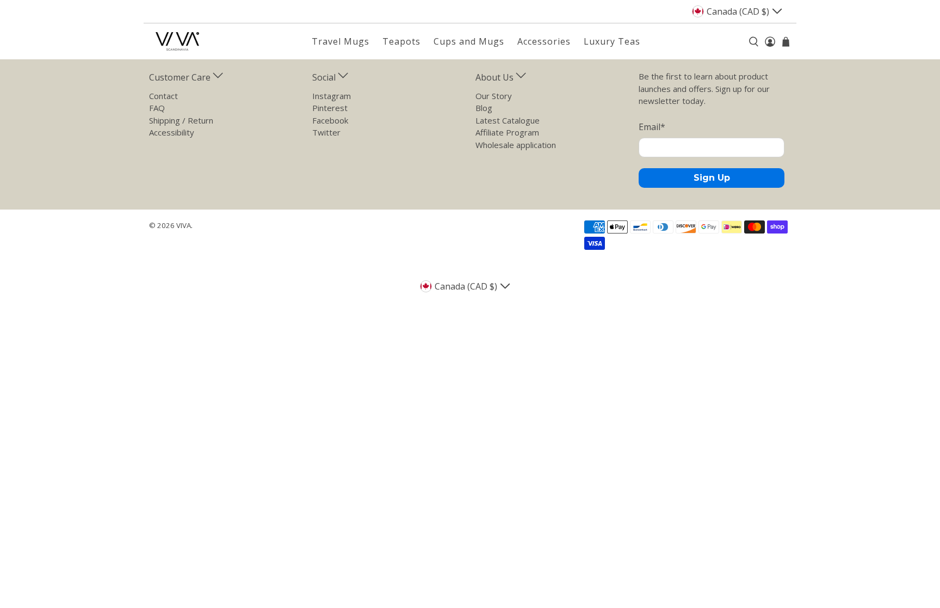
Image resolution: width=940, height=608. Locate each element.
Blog (483, 107)
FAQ (157, 107)
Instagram (331, 95)
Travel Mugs (340, 41)
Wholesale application (515, 144)
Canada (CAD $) (738, 11)
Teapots (401, 41)
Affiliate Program (507, 132)
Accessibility (171, 132)
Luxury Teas (612, 41)
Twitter (326, 132)
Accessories (544, 41)
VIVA (183, 225)
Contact (163, 95)
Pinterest (330, 107)
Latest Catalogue (507, 120)
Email (652, 127)
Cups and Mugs (469, 41)
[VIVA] (177, 41)
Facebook (330, 120)
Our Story (493, 95)
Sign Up (712, 178)
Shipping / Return (181, 120)
